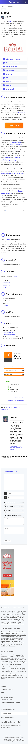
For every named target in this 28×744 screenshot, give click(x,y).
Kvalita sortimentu (9, 510)
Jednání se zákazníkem (10, 506)
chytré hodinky (5, 636)
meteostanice (12, 638)
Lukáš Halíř (8, 16)
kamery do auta (16, 142)
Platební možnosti (12, 78)
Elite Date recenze (14, 644)
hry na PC (23, 635)
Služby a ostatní (11, 66)
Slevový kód (10, 70)
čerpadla (3, 632)
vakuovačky (4, 173)
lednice (9, 617)
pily (2, 639)
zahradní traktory (19, 643)
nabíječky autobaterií (16, 144)
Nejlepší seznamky (11, 646)
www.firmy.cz (4, 409)
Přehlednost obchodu (9, 502)
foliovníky (14, 635)
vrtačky (3, 643)
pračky (16, 616)
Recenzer (3, 6)
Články (8, 6)
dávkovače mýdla (6, 193)
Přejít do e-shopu (14, 125)
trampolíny (15, 641)
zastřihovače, (5, 644)
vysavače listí (10, 643)
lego (17, 636)
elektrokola (13, 633)
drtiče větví (17, 632)
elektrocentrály (5, 633)
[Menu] (2, 2)
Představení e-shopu (13, 59)
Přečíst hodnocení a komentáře (15, 400)
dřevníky (23, 632)
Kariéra (8, 81)
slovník (12, 717)
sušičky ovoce (18, 639)
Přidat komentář (19, 397)
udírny (20, 641)
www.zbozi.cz (19, 407)
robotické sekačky (9, 639)
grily (18, 635)
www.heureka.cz (10, 407)
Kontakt (9, 85)
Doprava (9, 74)
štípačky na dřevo (6, 641)
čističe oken (10, 632)
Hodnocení (10, 89)
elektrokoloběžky (6, 635)
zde (22, 737)
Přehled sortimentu (12, 63)
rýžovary (11, 616)
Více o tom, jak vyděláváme (13, 664)
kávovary (12, 636)
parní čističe (20, 638)
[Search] (25, 2)
